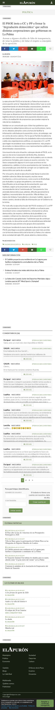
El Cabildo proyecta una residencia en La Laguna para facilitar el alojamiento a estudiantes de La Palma (24, 550)
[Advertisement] (27, 306)
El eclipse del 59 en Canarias (15, 610)
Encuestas (32, 674)
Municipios (7, 655)
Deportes (32, 658)
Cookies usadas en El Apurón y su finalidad (14, 706)
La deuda (8, 619)
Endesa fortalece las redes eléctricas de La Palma (24, 270)
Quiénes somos (8, 684)
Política (27, 12)
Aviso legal (6, 697)
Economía (6, 661)
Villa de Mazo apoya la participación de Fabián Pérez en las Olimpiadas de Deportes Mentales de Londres (26, 542)
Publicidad (6, 687)
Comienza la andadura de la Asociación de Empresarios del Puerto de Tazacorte (26, 567)
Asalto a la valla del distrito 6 (16, 601)
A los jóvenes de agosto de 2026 (17, 593)
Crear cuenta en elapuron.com (39, 502)
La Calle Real (7, 674)
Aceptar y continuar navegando (45, 703)
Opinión (6, 668)
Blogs (5, 671)
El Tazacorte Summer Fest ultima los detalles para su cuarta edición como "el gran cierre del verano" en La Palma (26, 559)
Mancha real (9, 628)
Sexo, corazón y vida (13, 613)
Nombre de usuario (13, 492)
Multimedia (7, 680)
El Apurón (6, 54)
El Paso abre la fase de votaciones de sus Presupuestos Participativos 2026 (24, 534)
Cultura (31, 661)
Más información (14, 708)
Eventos (32, 671)
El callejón (9, 595)
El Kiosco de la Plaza (36, 668)
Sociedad (32, 655)
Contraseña (10, 500)
